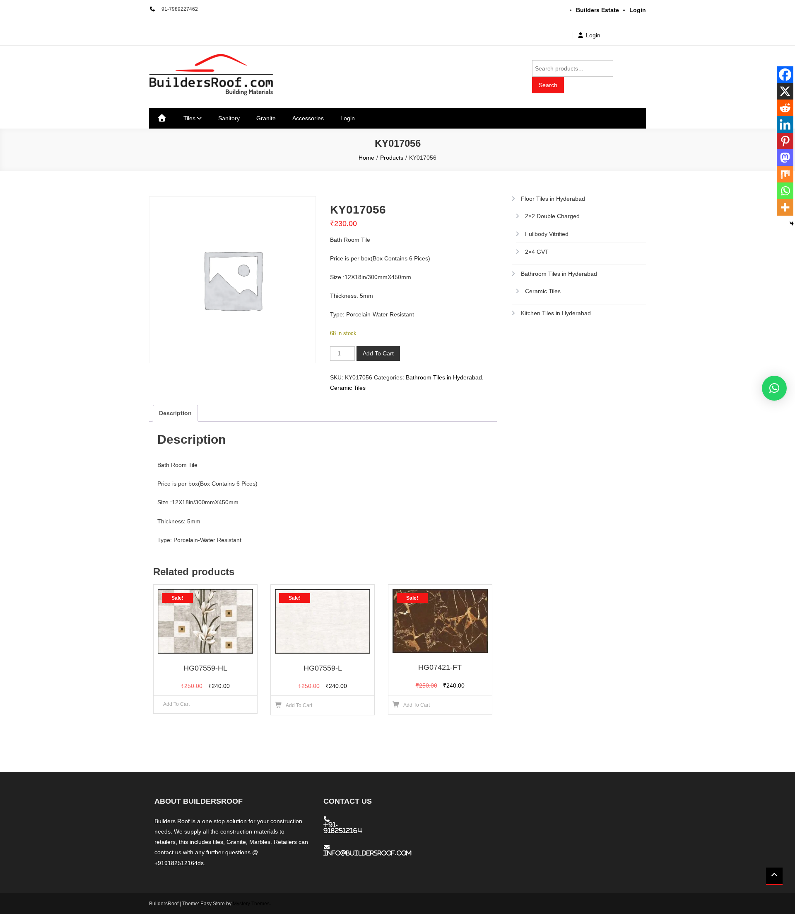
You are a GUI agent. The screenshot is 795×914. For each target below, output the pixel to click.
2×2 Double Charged (552, 216)
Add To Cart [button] (299, 705)
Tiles (189, 118)
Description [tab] (175, 413)
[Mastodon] (785, 157)
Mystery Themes (251, 904)
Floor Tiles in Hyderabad (553, 198)
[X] (785, 91)
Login (593, 35)
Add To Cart (378, 353)
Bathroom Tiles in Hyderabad (444, 377)
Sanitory (229, 118)
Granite (266, 118)
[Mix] (785, 174)
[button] (774, 388)
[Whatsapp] (785, 190)
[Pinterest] (785, 141)
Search (548, 85)
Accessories (308, 118)
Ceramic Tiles (348, 387)
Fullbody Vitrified (547, 234)
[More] (785, 207)
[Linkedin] (785, 124)
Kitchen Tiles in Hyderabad (556, 313)
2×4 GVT (537, 251)
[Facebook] (785, 74)
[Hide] (791, 223)
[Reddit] (785, 108)
